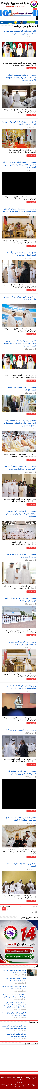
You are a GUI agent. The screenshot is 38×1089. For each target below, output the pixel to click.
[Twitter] (22, 1082)
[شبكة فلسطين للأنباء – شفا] (19, 3)
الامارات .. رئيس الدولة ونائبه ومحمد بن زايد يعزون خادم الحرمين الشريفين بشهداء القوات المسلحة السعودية (20, 343)
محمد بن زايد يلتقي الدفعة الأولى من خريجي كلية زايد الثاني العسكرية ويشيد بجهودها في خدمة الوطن (20, 513)
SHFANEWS (6, 1078)
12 (17, 906)
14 (8, 909)
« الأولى (34, 906)
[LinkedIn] (19, 1082)
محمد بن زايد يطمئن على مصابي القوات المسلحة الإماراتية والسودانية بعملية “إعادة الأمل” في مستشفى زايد (21, 77)
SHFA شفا (19, 1080)
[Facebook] (24, 1082)
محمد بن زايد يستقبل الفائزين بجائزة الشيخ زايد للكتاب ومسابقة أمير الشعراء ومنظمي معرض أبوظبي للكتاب (19, 164)
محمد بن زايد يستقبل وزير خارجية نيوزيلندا (21, 730)
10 (24, 906)
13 (13, 906)
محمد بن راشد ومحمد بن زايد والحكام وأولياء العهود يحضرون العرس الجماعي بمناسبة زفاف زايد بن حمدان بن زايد (20, 423)
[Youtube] (17, 1082)
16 (36, 912)
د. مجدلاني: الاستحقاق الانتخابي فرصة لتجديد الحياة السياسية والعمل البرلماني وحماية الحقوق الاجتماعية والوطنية (15, 1005)
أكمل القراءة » (31, 68)
